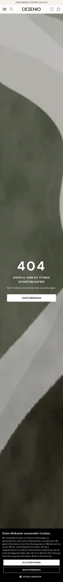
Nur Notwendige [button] (31, 570)
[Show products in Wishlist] (51, 9)
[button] (31, 576)
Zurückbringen (31, 298)
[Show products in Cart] (58, 9)
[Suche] (11, 9)
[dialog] (31, 555)
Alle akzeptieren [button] (31, 562)
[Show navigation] (4, 9)
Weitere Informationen (42, 556)
